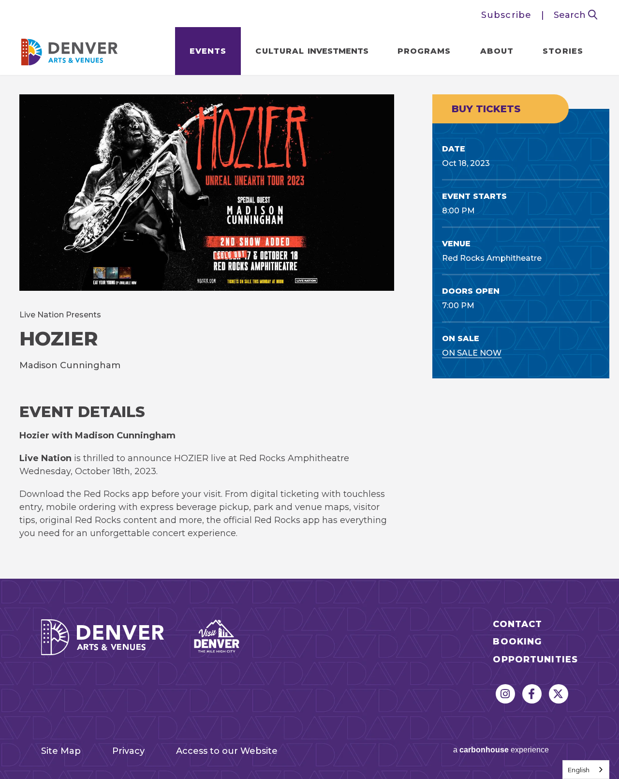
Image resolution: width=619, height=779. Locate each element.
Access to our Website (227, 751)
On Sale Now (471, 353)
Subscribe (506, 15)
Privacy (128, 751)
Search (571, 15)
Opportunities (535, 660)
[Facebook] (532, 694)
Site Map (61, 751)
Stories (563, 51)
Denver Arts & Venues (69, 49)
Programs (424, 51)
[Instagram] (505, 694)
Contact (517, 624)
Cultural (311, 51)
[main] (309, 327)
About (497, 51)
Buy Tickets (486, 109)
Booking (517, 642)
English (579, 770)
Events (208, 51)
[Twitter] (558, 694)
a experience (501, 750)
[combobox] (585, 769)
